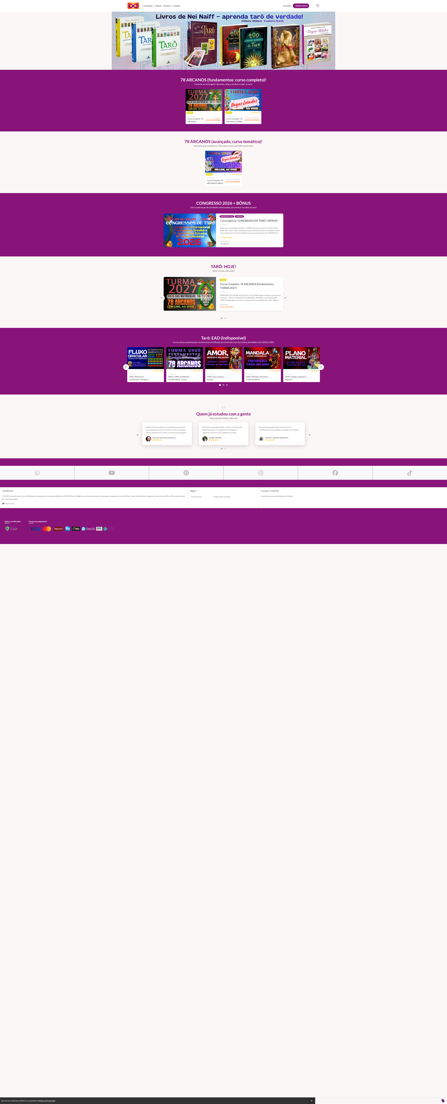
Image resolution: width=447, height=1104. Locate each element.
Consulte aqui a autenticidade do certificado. (277, 496)
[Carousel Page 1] (216, 63)
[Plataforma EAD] (443, 1101)
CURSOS (158, 6)
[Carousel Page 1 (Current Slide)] (222, 318)
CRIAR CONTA (301, 6)
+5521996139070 (11, 499)
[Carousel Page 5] (230, 63)
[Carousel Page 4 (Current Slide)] (227, 63)
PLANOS (167, 6)
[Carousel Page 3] (223, 63)
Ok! (311, 1101)
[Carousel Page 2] (220, 63)
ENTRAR (287, 6)
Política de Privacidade (222, 497)
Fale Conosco (10, 504)
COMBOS (176, 6)
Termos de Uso (196, 497)
